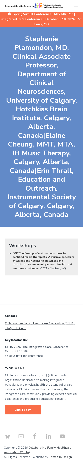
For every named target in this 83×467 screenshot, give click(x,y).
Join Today (23, 410)
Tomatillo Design (60, 457)
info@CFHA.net (15, 328)
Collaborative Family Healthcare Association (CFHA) (40, 323)
